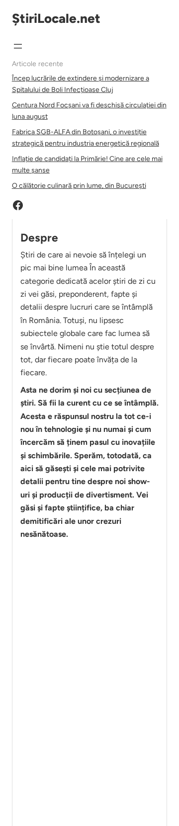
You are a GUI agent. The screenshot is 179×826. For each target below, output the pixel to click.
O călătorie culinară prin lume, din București (79, 185)
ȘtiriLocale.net (56, 18)
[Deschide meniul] (18, 46)
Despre (39, 238)
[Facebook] (18, 205)
